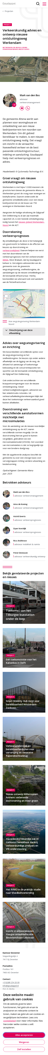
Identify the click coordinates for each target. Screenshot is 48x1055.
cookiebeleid (9, 1020)
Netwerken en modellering (15, 47)
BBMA (5, 260)
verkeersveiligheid (11, 250)
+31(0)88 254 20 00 (11, 982)
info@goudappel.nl (11, 985)
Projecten (9, 11)
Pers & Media (8, 989)
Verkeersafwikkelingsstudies (16, 49)
